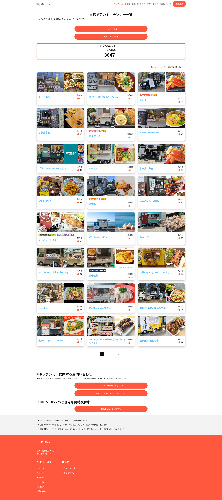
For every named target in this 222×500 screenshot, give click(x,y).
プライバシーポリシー (71, 468)
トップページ (42, 468)
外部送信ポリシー (69, 472)
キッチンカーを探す (122, 4)
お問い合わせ (165, 4)
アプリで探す (152, 4)
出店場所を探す (138, 4)
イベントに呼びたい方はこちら (111, 385)
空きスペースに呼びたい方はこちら (111, 393)
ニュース (40, 472)
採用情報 (40, 486)
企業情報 (40, 477)
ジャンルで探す (111, 28)
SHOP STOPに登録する (111, 409)
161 (118, 354)
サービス (40, 482)
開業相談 (179, 4)
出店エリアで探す (111, 36)
